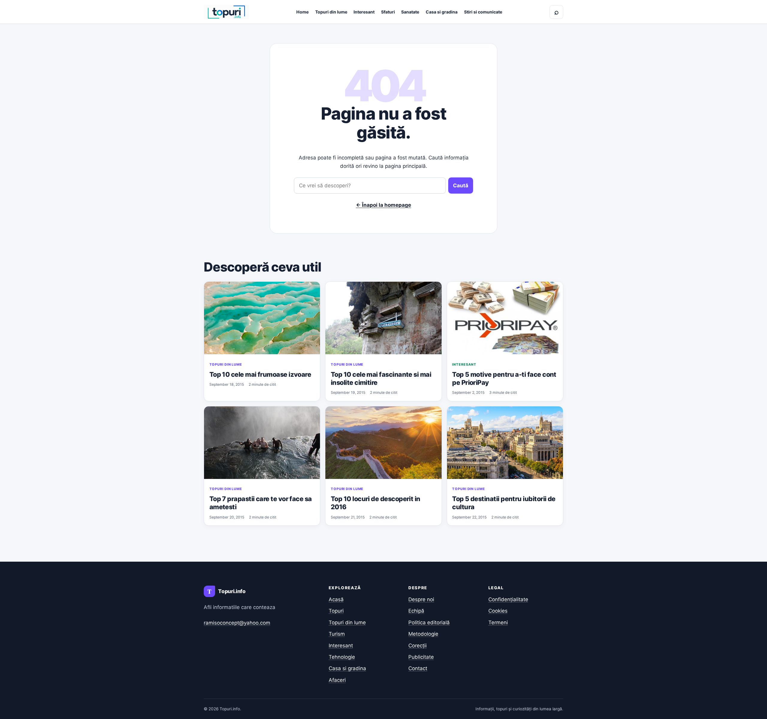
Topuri (336, 611)
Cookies (498, 611)
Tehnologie (342, 657)
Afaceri (337, 680)
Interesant (364, 11)
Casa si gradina (442, 11)
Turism (337, 634)
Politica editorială (429, 622)
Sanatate (410, 11)
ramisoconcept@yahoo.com (237, 623)
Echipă (416, 611)
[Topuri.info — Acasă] (226, 12)
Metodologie (423, 634)
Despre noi (421, 599)
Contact (417, 668)
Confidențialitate (508, 599)
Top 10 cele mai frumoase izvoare (260, 374)
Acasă (336, 599)
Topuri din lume (331, 11)
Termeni (498, 622)
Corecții (417, 646)
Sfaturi (388, 11)
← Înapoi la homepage (383, 205)
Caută (460, 186)
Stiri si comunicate (483, 11)
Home (302, 11)
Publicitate (421, 657)
